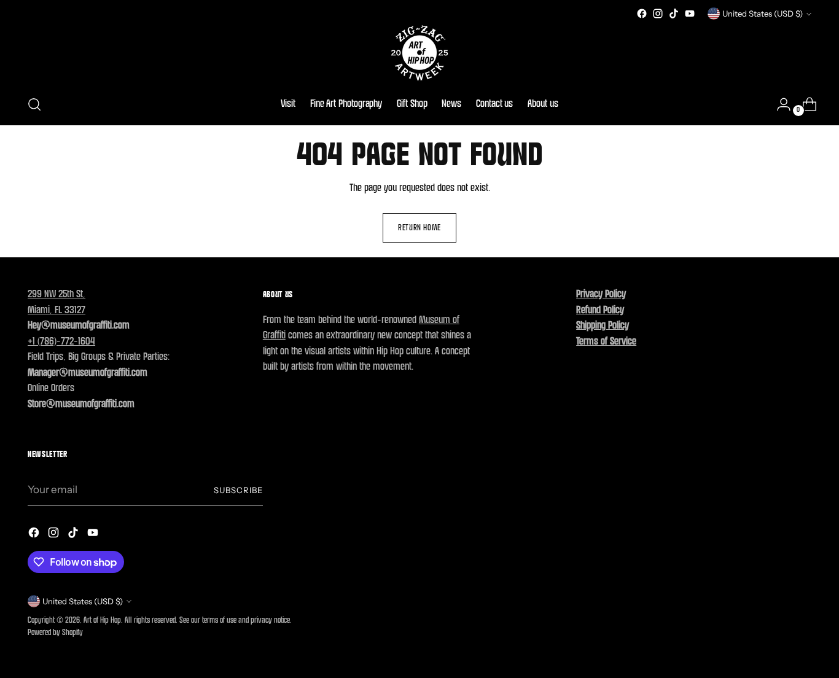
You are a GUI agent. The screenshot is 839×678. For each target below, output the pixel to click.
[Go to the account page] (779, 104)
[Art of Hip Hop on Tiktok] (673, 13)
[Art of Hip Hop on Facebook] (641, 13)
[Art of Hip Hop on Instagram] (657, 13)
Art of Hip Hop (102, 621)
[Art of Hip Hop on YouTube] (689, 13)
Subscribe (238, 490)
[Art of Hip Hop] (419, 53)
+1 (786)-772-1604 (61, 342)
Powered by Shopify (55, 633)
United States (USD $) (762, 13)
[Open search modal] (34, 104)
